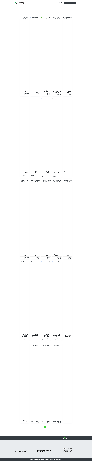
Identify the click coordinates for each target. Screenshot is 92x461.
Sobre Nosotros (39, 447)
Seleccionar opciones (27, 94)
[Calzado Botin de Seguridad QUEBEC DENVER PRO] (24, 297)
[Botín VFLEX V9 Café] (35, 53)
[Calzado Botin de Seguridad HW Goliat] (24, 134)
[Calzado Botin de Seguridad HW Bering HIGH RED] (67, 53)
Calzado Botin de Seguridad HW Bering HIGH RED (67, 91)
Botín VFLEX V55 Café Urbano (24, 91)
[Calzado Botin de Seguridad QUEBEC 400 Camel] (46, 215)
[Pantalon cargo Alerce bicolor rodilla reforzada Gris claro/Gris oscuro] (46, 378)
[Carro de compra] (61, 2)
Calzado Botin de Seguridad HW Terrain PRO (57, 172)
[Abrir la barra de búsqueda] (59, 2)
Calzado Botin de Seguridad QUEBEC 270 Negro (24, 254)
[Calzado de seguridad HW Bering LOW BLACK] (67, 297)
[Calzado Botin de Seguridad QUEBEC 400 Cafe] (35, 215)
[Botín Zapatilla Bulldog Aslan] (46, 53)
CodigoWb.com (58, 459)
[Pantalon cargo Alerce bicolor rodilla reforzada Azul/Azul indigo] (35, 378)
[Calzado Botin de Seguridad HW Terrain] (46, 134)
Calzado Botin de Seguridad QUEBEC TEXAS (56, 335)
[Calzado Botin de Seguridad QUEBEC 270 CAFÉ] (67, 134)
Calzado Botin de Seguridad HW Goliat (24, 172)
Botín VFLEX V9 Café (35, 90)
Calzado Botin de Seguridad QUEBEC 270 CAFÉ (67, 172)
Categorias (29, 2)
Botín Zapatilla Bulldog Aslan (46, 91)
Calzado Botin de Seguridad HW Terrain (46, 172)
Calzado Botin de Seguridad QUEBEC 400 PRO (56, 254)
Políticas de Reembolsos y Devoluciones (44, 450)
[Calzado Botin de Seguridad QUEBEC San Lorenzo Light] (46, 297)
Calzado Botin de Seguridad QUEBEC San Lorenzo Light (46, 335)
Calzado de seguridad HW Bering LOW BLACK (67, 335)
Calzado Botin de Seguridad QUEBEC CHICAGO (67, 254)
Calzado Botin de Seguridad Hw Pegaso (35, 172)
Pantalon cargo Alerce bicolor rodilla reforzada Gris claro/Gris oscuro (46, 418)
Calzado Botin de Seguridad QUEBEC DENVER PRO (24, 335)
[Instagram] (66, 438)
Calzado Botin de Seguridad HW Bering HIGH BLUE (57, 91)
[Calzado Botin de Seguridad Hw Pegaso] (35, 134)
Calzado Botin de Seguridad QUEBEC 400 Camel (46, 254)
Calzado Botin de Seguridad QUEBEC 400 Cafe (35, 254)
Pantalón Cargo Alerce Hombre (67, 416)
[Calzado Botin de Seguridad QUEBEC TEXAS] (57, 297)
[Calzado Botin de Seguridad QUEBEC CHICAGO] (67, 215)
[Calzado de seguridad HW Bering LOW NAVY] (24, 378)
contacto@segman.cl (22, 451)
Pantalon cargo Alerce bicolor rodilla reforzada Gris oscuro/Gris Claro (57, 418)
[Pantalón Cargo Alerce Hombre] (67, 378)
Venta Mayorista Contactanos (70, 2)
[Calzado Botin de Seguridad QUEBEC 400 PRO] (57, 215)
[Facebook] (63, 438)
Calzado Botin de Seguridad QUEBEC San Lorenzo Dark (35, 335)
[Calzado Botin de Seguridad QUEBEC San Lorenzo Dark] (35, 297)
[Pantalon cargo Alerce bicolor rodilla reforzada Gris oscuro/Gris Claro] (57, 378)
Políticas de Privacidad (41, 451)
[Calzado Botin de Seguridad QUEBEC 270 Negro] (24, 215)
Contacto (38, 449)
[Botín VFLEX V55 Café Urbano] (24, 53)
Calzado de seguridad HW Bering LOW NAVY (24, 417)
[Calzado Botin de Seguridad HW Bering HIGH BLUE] (57, 53)
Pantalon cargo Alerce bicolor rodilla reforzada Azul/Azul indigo (35, 418)
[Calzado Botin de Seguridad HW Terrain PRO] (57, 134)
